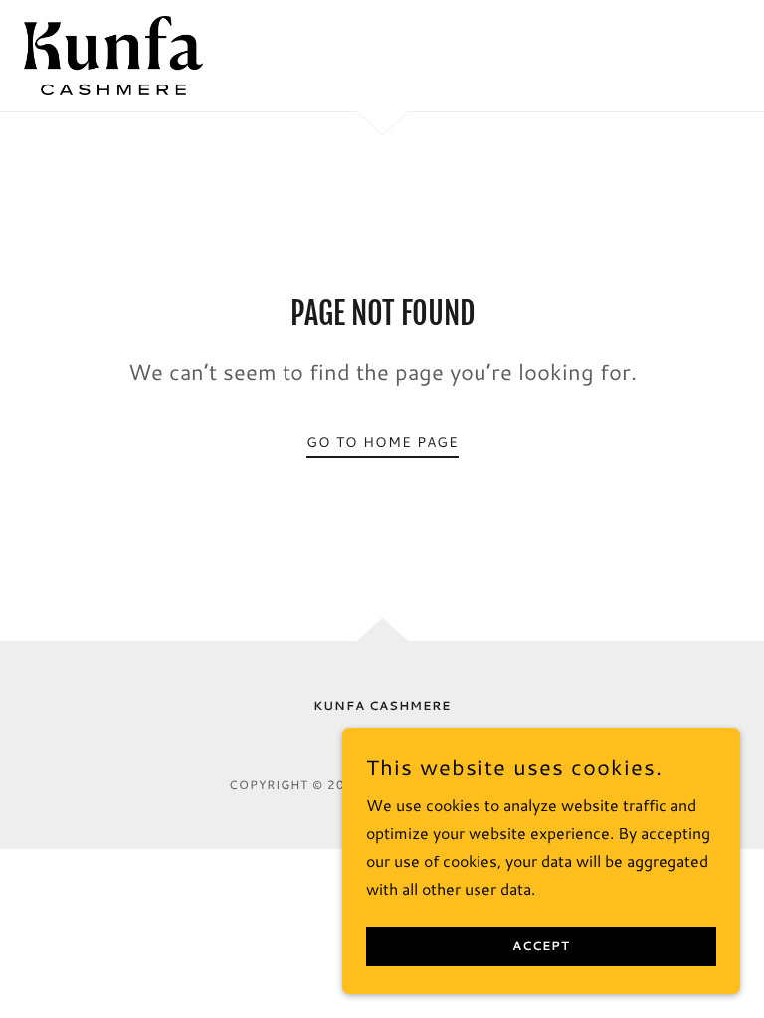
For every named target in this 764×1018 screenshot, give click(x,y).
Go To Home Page (382, 442)
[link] (113, 55)
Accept (541, 946)
